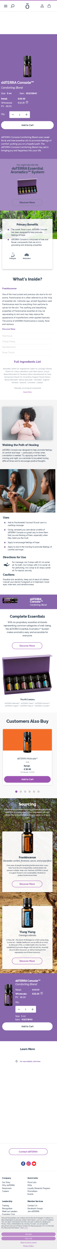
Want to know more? (28, 1242)
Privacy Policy (28, 1246)
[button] (16, 791)
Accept (28, 1234)
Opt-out (28, 1238)
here (26, 1228)
